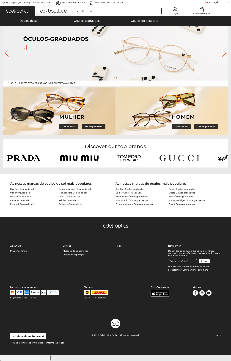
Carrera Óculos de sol (21, 200)
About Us (15, 245)
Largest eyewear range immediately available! (30, 2)
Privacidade (38, 342)
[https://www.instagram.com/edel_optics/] (202, 293)
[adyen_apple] (43, 292)
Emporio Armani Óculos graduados (134, 204)
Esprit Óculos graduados (182, 204)
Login (175, 13)
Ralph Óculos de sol (69, 200)
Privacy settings (18, 251)
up (218, 335)
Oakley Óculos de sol (21, 192)
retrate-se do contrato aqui (28, 336)
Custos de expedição (74, 254)
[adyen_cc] (12, 292)
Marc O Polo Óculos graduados (132, 200)
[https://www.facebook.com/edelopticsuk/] (195, 293)
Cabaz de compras (201, 13)
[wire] (53, 292)
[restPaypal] (35, 292)
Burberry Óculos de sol (70, 204)
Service (67, 245)
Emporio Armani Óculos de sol (75, 189)
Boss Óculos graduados (181, 196)
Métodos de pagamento (75, 251)
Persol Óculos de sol (20, 196)
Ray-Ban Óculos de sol (22, 189)
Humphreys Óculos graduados (132, 196)
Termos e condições (20, 342)
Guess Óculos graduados (182, 192)
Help (118, 245)
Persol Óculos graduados (182, 189)
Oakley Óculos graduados (129, 192)
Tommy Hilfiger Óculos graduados (187, 200)
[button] (17, 11)
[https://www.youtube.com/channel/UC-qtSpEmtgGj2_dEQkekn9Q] (209, 293)
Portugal (213, 2)
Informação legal (55, 342)
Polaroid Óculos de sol (22, 204)
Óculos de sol (69, 126)
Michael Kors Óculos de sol (73, 192)
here (205, 270)
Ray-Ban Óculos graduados (130, 189)
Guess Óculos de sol (69, 196)
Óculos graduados (93, 126)
